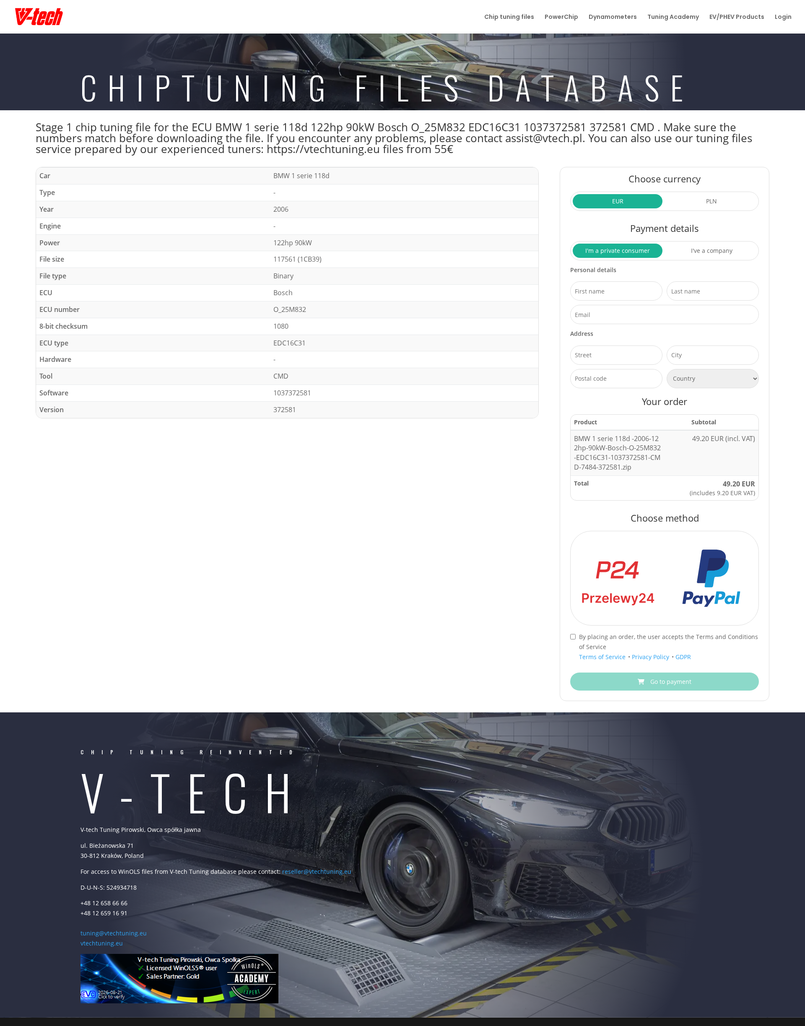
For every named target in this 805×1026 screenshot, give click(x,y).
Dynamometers (613, 17)
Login (783, 17)
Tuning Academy (673, 17)
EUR (617, 201)
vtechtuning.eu (101, 943)
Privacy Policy (651, 657)
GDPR (683, 657)
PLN (711, 201)
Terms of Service (603, 657)
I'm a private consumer (617, 251)
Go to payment (670, 682)
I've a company (711, 251)
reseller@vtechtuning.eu (316, 871)
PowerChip (561, 17)
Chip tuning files (509, 17)
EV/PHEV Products (736, 17)
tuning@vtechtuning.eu (113, 933)
